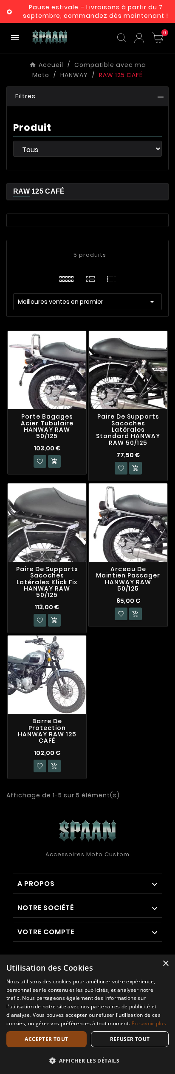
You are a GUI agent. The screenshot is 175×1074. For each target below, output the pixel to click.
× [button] (165, 963)
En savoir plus (149, 1023)
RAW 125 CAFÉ (39, 191)
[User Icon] (139, 38)
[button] (87, 96)
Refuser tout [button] (130, 1039)
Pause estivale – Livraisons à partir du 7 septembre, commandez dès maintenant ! (95, 11)
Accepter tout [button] (46, 1039)
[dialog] (87, 1014)
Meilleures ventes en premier (87, 302)
